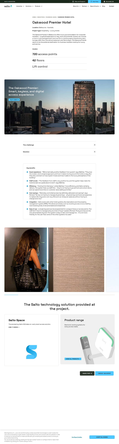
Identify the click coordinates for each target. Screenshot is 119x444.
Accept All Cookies (102, 437)
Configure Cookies (77, 437)
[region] (59, 437)
